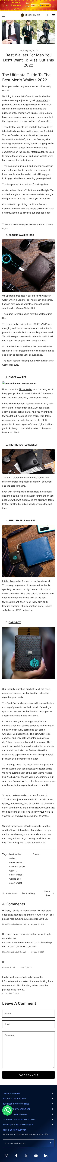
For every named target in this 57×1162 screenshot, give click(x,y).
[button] (53, 15)
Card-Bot (11, 703)
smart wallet (15, 874)
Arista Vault (42, 100)
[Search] (47, 15)
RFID (9, 477)
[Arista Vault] (30, 15)
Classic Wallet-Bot (25, 308)
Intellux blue (8, 581)
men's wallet (15, 862)
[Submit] (50, 1143)
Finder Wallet (25, 389)
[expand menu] (3, 15)
